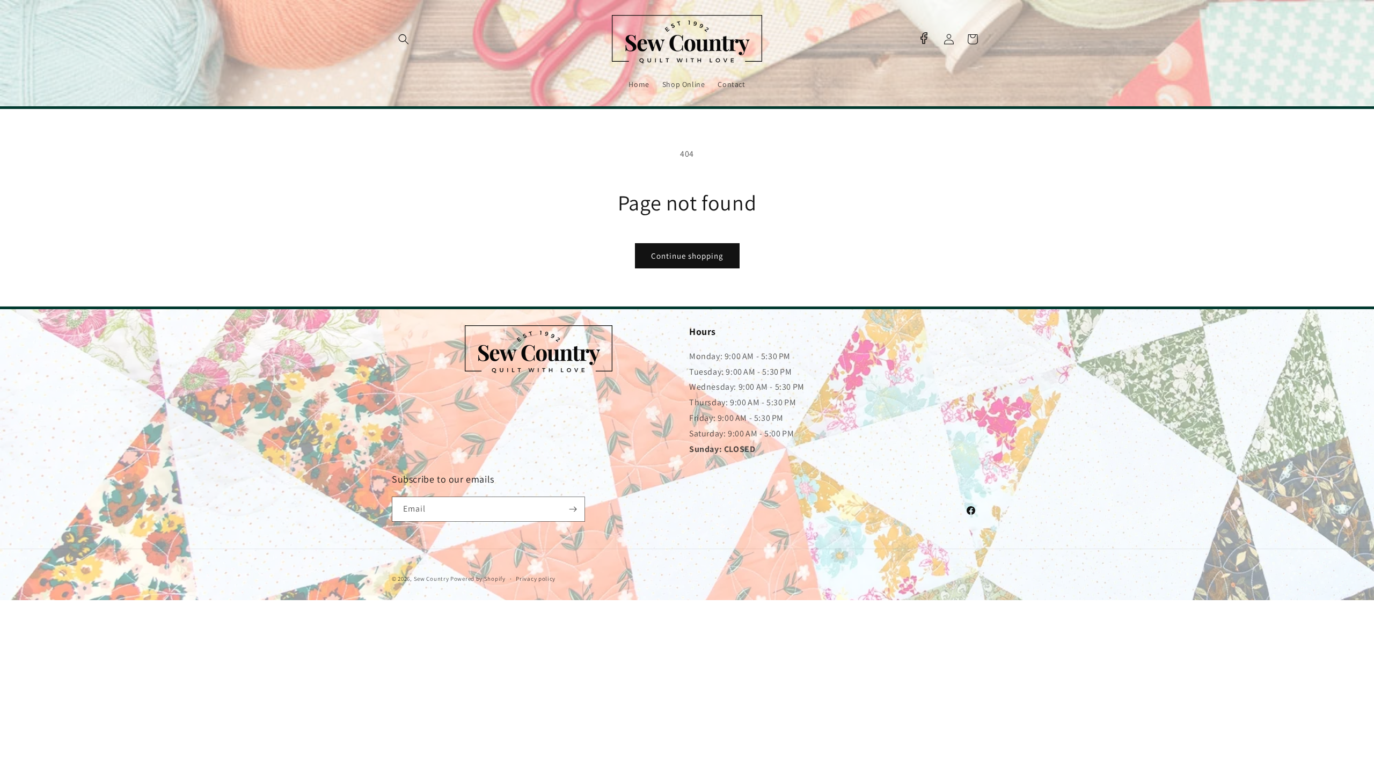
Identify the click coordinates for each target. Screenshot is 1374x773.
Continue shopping (687, 256)
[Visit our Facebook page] (923, 38)
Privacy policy (536, 578)
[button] (403, 39)
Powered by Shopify (478, 578)
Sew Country (431, 578)
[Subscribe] (572, 509)
